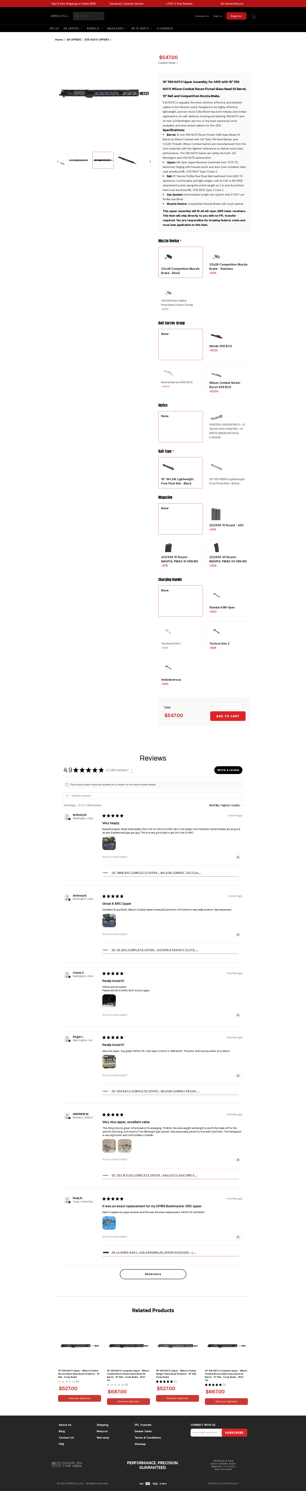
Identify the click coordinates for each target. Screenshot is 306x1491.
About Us (65, 1425)
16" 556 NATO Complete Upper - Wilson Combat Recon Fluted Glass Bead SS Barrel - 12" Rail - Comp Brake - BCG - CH (226, 1375)
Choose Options (79, 1398)
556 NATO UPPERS (97, 39)
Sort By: (214, 805)
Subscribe (234, 1432)
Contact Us (202, 16)
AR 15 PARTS (140, 28)
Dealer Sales (143, 1431)
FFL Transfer (143, 1425)
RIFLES (54, 28)
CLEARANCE (165, 28)
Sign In (217, 16)
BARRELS (93, 28)
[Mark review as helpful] (238, 857)
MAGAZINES (115, 28)
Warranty (103, 1437)
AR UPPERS (71, 28)
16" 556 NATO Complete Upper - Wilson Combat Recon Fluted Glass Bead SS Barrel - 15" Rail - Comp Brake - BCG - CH (128, 1375)
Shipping (102, 1425)
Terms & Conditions (148, 1437)
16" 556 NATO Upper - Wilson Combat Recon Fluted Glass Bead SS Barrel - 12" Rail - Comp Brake (79, 1373)
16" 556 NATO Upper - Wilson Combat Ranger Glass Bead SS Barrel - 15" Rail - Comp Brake (176, 1373)
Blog (62, 1431)
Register (236, 16)
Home (59, 39)
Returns (102, 1431)
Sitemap (140, 1444)
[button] (132, 770)
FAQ (61, 1444)
